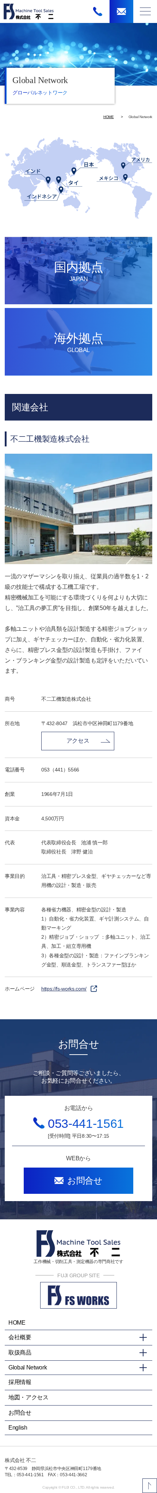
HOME (108, 117)
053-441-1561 (86, 1123)
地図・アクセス (28, 1397)
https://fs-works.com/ (64, 989)
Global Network (27, 1367)
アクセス (77, 741)
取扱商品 (19, 1352)
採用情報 (19, 1382)
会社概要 (19, 1337)
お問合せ (19, 1413)
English (17, 1427)
